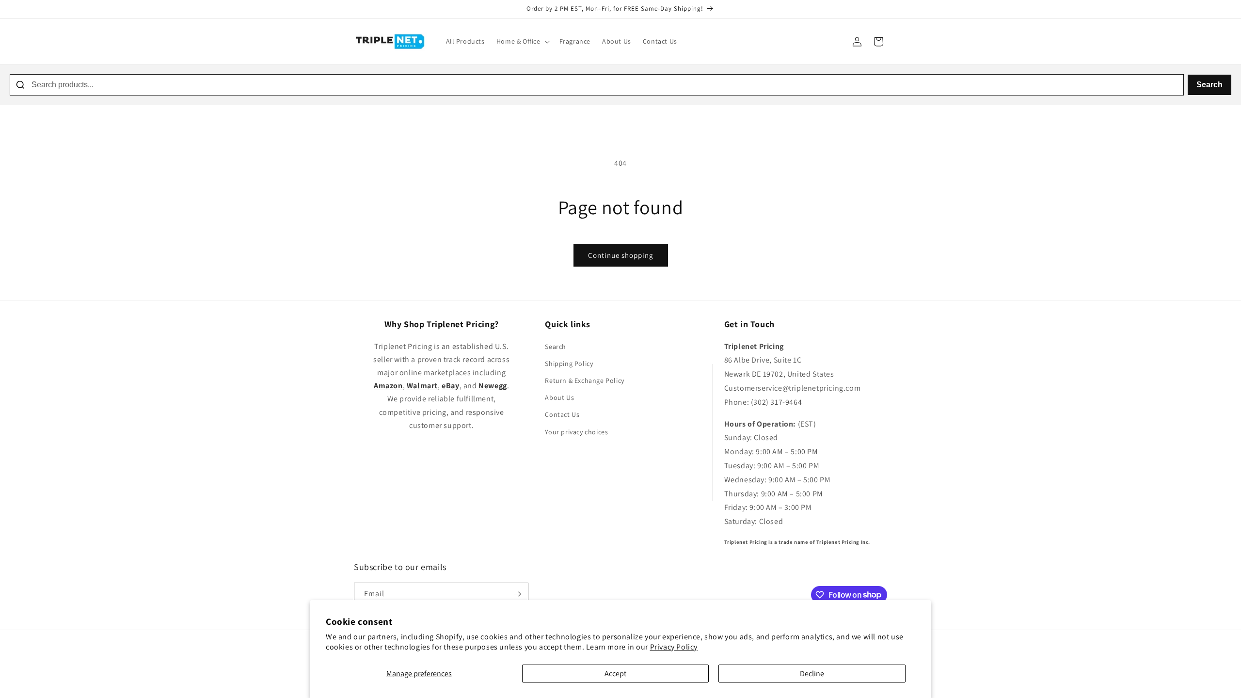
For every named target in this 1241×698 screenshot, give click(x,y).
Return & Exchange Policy (584, 380)
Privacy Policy (674, 647)
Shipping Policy (569, 363)
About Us (559, 397)
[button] (522, 41)
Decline (812, 673)
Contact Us (562, 414)
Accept (615, 673)
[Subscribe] (517, 594)
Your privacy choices (576, 432)
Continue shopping (620, 255)
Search (1209, 84)
